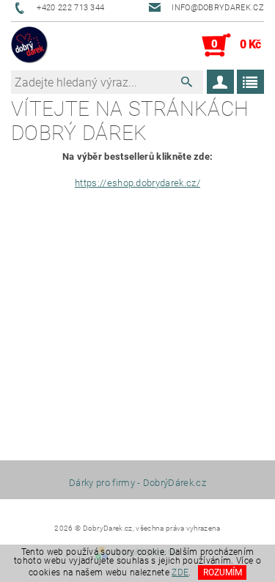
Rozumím (222, 572)
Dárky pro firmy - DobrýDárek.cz (137, 482)
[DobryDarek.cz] (29, 45)
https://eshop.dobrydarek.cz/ (137, 182)
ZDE (180, 572)
